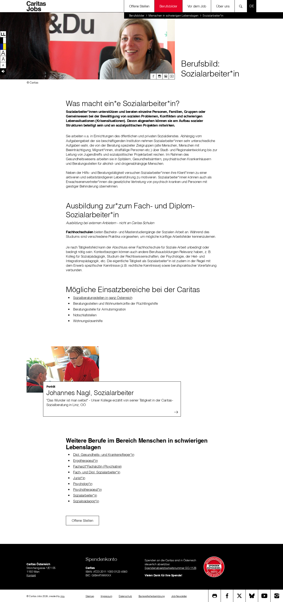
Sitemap (90, 596)
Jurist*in (79, 478)
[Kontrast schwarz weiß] (3, 40)
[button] (3, 34)
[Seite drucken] (214, 596)
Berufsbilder (168, 6)
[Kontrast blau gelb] (3, 46)
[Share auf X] (239, 596)
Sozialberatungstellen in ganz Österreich (102, 297)
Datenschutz (125, 596)
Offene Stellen (139, 6)
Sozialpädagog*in (86, 501)
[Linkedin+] (165, 76)
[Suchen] (242, 6)
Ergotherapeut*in (85, 460)
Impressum (106, 596)
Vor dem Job (196, 6)
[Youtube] (172, 76)
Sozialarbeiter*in (85, 495)
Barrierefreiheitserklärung (152, 596)
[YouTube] (264, 596)
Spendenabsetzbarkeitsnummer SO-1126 (170, 568)
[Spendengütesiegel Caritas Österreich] (214, 567)
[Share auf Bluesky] (252, 596)
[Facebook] (153, 76)
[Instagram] (159, 76)
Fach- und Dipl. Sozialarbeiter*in (96, 472)
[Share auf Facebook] (227, 596)
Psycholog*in (82, 483)
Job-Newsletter (179, 596)
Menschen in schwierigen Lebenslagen (173, 15)
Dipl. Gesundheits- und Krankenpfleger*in (103, 454)
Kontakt (31, 575)
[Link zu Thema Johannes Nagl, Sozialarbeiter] (63, 369)
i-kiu (62, 596)
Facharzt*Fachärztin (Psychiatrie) (97, 466)
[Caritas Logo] (38, 6)
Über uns (223, 6)
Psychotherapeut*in (87, 489)
